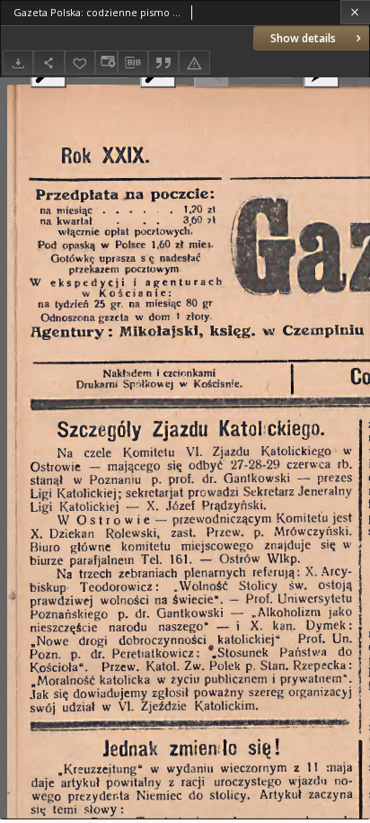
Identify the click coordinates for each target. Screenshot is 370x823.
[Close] (355, 12)
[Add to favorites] (80, 62)
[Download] (18, 62)
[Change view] (106, 62)
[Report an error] (194, 62)
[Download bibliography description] (133, 63)
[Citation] (163, 62)
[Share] (48, 62)
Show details (303, 38)
